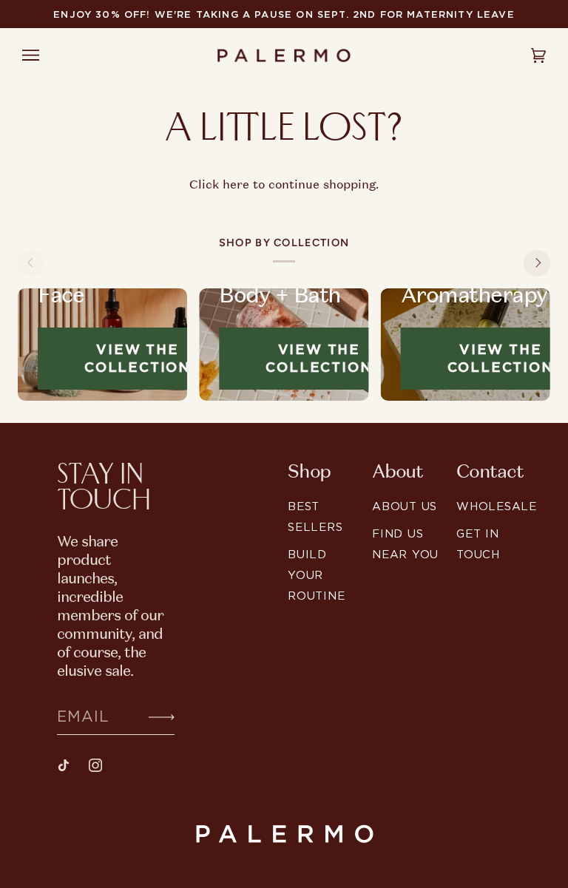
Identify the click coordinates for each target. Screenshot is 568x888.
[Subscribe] (150, 716)
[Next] (537, 263)
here (236, 184)
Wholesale (496, 506)
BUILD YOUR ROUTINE (316, 575)
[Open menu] (44, 55)
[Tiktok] (63, 765)
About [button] (397, 472)
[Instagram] (95, 765)
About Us (404, 506)
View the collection (137, 358)
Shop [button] (309, 472)
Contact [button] (489, 472)
